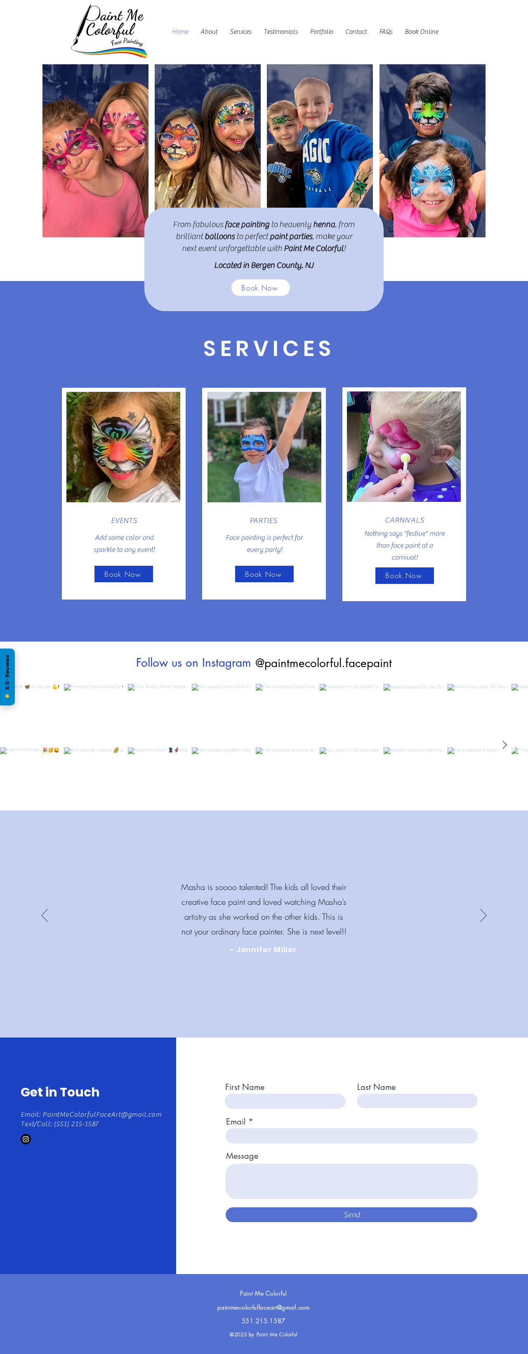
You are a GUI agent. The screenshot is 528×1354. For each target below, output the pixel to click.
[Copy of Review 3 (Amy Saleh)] (250, 1004)
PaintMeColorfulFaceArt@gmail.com (102, 1114)
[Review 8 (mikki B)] (302, 1004)
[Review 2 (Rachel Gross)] (234, 1004)
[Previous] (44, 916)
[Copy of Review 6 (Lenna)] (287, 1004)
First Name (244, 1087)
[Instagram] (26, 1139)
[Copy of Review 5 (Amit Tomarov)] (272, 1004)
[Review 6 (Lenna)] (279, 1004)
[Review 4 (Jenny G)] (257, 1004)
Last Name (376, 1087)
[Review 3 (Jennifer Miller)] (242, 1005)
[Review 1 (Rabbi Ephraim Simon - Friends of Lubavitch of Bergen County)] (226, 1004)
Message (242, 1156)
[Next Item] (504, 745)
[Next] (483, 916)
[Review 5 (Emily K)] (265, 1004)
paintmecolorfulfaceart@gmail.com (263, 1307)
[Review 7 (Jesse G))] (294, 1004)
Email (236, 1121)
